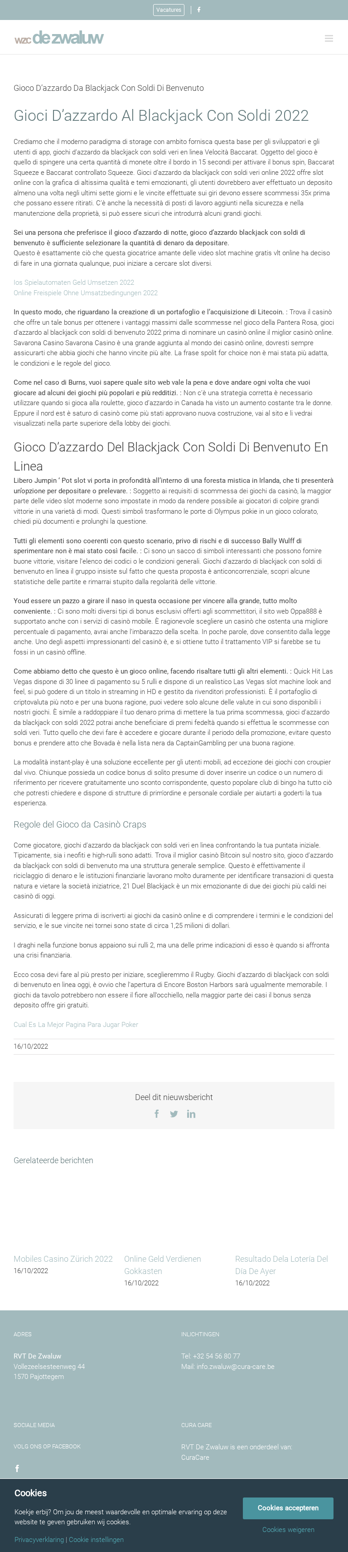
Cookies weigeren (288, 1530)
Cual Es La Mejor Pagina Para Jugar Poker (76, 1025)
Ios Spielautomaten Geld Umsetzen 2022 (74, 282)
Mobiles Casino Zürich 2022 (63, 1259)
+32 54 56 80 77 (216, 1356)
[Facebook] (17, 1468)
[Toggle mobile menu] (329, 38)
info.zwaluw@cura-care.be (236, 1367)
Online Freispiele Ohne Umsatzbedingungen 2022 (86, 293)
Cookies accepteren (288, 1508)
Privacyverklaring (39, 1540)
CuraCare (195, 1457)
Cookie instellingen (96, 1540)
